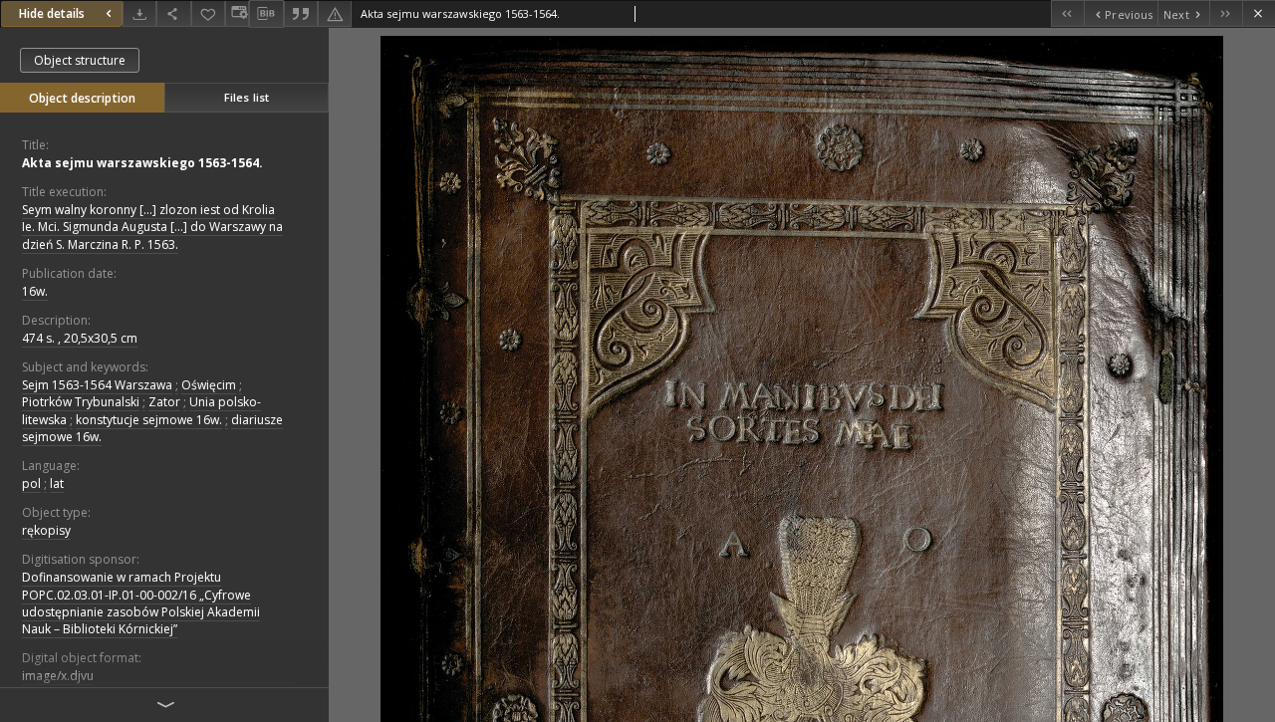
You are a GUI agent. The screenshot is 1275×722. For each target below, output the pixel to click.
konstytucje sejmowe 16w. (149, 419)
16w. (35, 291)
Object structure (80, 60)
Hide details (52, 13)
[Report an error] (335, 13)
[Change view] (237, 13)
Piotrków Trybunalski (80, 401)
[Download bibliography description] (266, 14)
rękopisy (46, 530)
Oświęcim (208, 384)
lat (57, 483)
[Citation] (301, 13)
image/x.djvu (58, 675)
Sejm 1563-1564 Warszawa (97, 384)
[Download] (139, 13)
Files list (246, 97)
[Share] (173, 13)
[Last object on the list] (1225, 13)
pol (31, 483)
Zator (164, 401)
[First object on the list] (1067, 13)
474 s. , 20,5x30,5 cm (79, 338)
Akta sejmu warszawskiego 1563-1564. (142, 162)
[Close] (1258, 13)
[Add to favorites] (208, 13)
